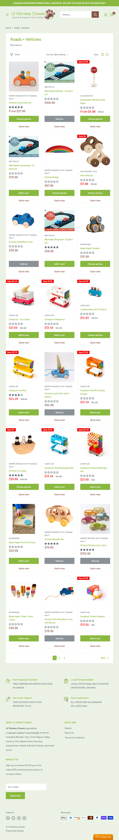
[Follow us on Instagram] (19, 818)
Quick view (24, 126)
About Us (69, 732)
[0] (111, 14)
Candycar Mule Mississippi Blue (59, 468)
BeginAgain (85, 244)
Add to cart (23, 193)
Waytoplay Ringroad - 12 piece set (59, 241)
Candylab (13, 315)
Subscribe (15, 795)
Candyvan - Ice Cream (19, 319)
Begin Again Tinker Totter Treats (21, 618)
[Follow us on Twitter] (13, 818)
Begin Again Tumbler (90, 248)
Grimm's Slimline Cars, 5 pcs (93, 545)
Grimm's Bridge (52, 177)
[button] (16, 107)
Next (103, 658)
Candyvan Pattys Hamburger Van (93, 469)
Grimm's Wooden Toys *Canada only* (23, 97)
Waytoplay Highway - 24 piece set (59, 93)
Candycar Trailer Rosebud (92, 616)
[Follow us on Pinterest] (24, 818)
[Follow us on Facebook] (8, 818)
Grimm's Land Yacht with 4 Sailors (57, 395)
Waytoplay (50, 87)
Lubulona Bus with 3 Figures (93, 309)
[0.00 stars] (52, 98)
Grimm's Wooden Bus (54, 539)
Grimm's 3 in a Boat (18, 470)
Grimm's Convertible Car (20, 102)
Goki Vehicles (86, 175)
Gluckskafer (86, 96)
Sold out (59, 119)
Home (8, 28)
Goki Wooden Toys (88, 171)
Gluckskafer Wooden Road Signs (92, 101)
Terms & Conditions (75, 737)
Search (68, 728)
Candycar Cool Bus (17, 390)
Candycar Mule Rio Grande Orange (92, 392)
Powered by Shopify (15, 831)
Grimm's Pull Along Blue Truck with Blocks (59, 621)
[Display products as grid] (102, 54)
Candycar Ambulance (55, 319)
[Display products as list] (107, 54)
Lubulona (84, 305)
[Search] (95, 14)
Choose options (24, 119)
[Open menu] (7, 14)
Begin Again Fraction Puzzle (22, 542)
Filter (17, 54)
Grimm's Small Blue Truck (21, 242)
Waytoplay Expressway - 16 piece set (21, 167)
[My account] (105, 14)
